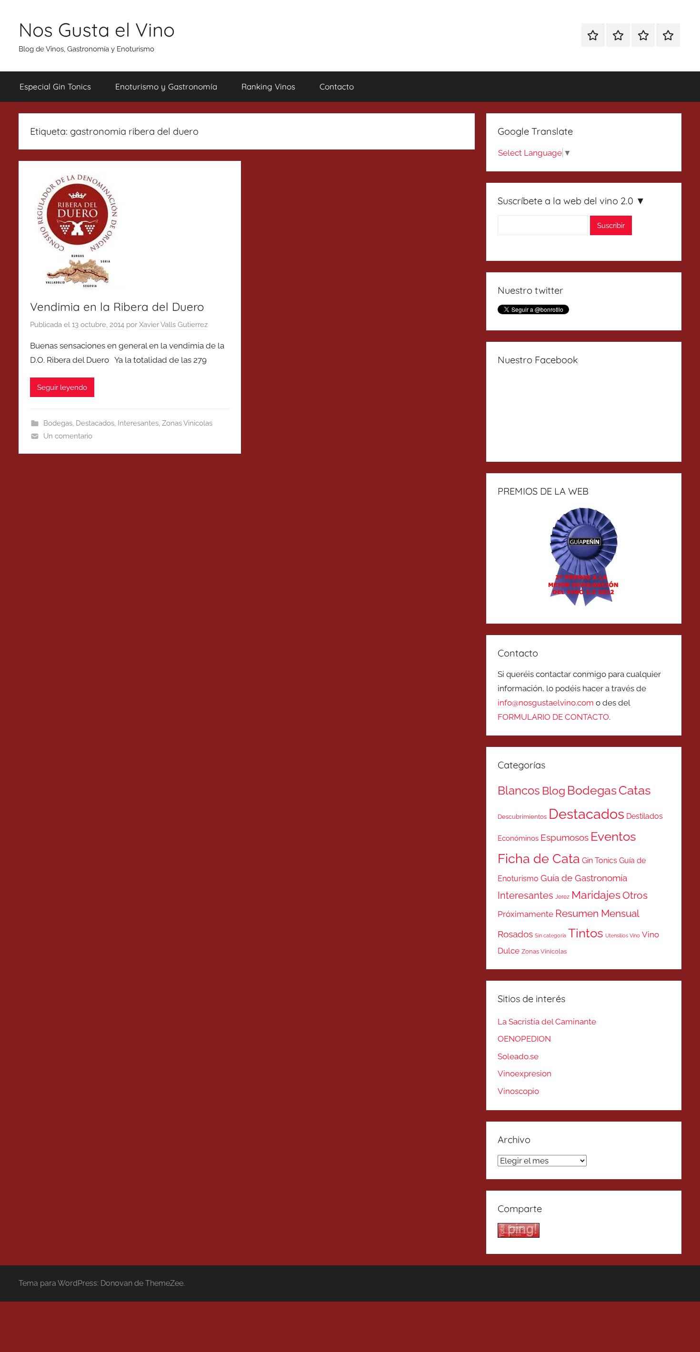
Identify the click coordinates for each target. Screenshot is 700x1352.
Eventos (613, 836)
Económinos (518, 838)
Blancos (519, 790)
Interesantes (138, 423)
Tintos (585, 933)
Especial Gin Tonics (55, 86)
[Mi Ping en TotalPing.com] (519, 1235)
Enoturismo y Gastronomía (166, 86)
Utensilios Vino (622, 935)
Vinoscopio (518, 1091)
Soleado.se (518, 1056)
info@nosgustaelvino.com (546, 702)
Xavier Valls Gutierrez (173, 324)
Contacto (337, 86)
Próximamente (525, 914)
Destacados (95, 423)
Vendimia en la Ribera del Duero (117, 306)
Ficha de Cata (539, 858)
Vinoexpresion (524, 1073)
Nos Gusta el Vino (97, 29)
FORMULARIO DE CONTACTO (553, 717)
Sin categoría (550, 935)
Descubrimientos (522, 816)
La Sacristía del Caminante (547, 1021)
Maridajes (595, 895)
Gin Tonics (599, 860)
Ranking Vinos (268, 86)
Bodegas (57, 423)
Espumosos (564, 837)
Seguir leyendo (62, 387)
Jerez (562, 897)
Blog (553, 791)
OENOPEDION (524, 1039)
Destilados (644, 816)
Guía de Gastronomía (583, 878)
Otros (635, 895)
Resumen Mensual (597, 913)
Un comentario (67, 436)
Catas (635, 790)
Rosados (515, 934)
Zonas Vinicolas (187, 423)
